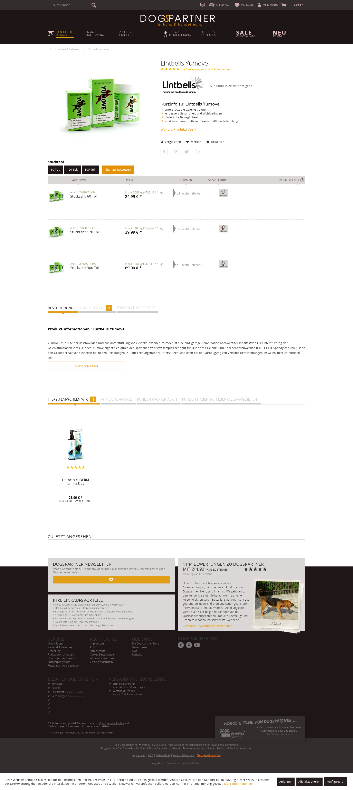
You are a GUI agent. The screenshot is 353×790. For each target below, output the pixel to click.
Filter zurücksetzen (118, 169)
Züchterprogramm (59, 662)
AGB (92, 647)
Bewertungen (192, 69)
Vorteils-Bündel (191, 763)
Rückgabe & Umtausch (61, 654)
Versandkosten (115, 723)
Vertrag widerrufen (101, 662)
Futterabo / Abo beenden (63, 665)
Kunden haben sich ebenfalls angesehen (219, 399)
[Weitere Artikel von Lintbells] (182, 85)
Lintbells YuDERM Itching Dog (75, 482)
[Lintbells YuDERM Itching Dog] (75, 444)
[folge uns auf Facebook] (181, 645)
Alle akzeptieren (309, 781)
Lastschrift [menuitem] (67, 692)
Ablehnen (286, 781)
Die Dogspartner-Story (145, 643)
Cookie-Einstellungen (102, 654)
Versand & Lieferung (60, 647)
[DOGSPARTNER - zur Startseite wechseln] (178, 20)
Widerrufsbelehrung (102, 658)
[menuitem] (74, 5)
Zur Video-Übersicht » (279, 734)
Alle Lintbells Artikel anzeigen (230, 86)
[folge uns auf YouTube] (197, 645)
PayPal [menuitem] (55, 688)
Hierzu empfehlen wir (71, 399)
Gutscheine (172, 763)
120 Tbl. (72, 169)
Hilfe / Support (57, 643)
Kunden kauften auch (157, 399)
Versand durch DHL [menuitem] (128, 691)
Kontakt (137, 654)
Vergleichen (172, 142)
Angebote (157, 763)
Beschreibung (61, 308)
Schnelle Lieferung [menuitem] (129, 684)
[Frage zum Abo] (303, 181)
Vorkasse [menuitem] (57, 684)
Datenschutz (97, 651)
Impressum (97, 643)
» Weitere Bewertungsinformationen (207, 626)
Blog (134, 651)
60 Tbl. (55, 169)
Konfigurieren (335, 781)
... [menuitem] (52, 700)
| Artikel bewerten (217, 69)
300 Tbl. (90, 169)
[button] (164, 151)
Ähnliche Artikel (116, 399)
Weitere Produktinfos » (178, 129)
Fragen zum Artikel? (135, 307)
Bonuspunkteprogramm (62, 658)
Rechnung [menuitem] (67, 696)
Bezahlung (54, 651)
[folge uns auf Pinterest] (189, 645)
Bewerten (217, 142)
